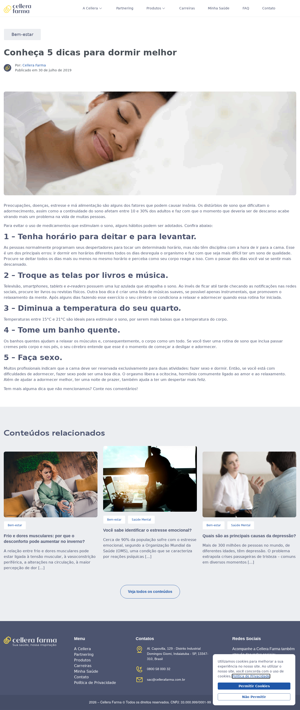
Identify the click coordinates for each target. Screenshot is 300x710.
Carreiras (187, 8)
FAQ (246, 8)
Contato (268, 8)
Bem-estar (22, 34)
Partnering (124, 8)
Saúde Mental (141, 519)
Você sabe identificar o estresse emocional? (147, 530)
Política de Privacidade (95, 682)
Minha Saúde (218, 8)
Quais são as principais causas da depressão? (249, 535)
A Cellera (90, 8)
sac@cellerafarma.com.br (166, 679)
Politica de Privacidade (251, 676)
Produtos (153, 8)
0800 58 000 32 (158, 669)
